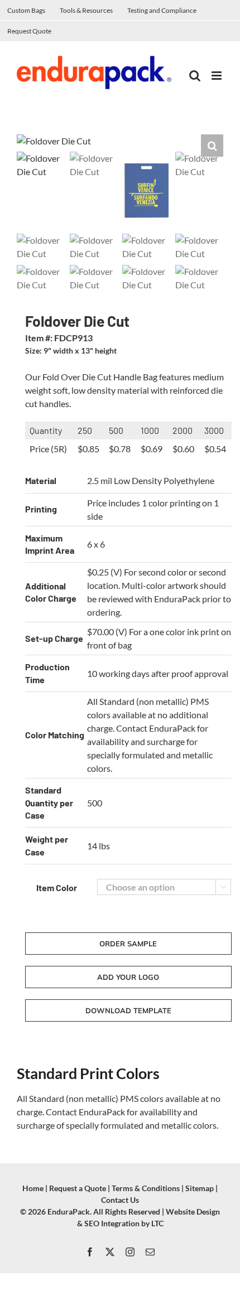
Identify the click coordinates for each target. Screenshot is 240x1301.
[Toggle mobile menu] (217, 75)
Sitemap (199, 1188)
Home (33, 1188)
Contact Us (120, 1200)
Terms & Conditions (146, 1188)
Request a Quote (77, 1188)
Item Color (56, 887)
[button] (212, 145)
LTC (157, 1223)
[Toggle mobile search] (194, 75)
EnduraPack (68, 1211)
